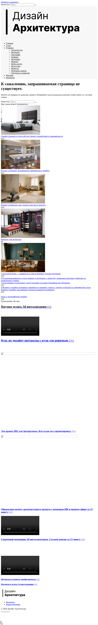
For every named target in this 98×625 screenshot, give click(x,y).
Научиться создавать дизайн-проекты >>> (20, 579)
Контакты (10, 78)
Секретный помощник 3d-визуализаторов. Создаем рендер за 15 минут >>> (43, 539)
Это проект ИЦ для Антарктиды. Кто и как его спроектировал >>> (38, 431)
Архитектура (17, 50)
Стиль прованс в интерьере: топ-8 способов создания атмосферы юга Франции (35, 283)
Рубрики (10, 48)
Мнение (14, 62)
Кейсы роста (16, 64)
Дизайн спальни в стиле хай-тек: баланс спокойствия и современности (32, 136)
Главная (9, 43)
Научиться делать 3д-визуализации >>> (19, 584)
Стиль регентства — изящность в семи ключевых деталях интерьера (31, 274)
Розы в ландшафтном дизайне (14, 297)
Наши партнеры (13, 604)
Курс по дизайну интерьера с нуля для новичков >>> (37, 340)
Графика (15, 57)
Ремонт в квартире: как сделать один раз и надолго (23, 205)
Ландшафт (15, 55)
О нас (8, 45)
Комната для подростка (11, 239)
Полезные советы (19, 71)
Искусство (15, 66)
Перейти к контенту (10, 2)
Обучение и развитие (20, 73)
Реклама (9, 75)
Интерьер (15, 52)
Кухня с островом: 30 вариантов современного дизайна (25, 171)
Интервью (15, 59)
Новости (15, 68)
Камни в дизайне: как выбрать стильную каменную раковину (28, 290)
